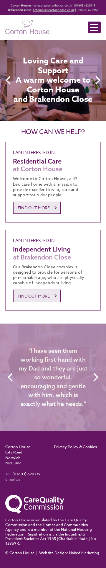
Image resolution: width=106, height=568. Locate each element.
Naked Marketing (84, 552)
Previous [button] (9, 80)
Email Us (12, 479)
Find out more (34, 207)
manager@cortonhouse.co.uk (52, 5)
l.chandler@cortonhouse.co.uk (53, 10)
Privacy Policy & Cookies (75, 446)
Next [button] (97, 80)
